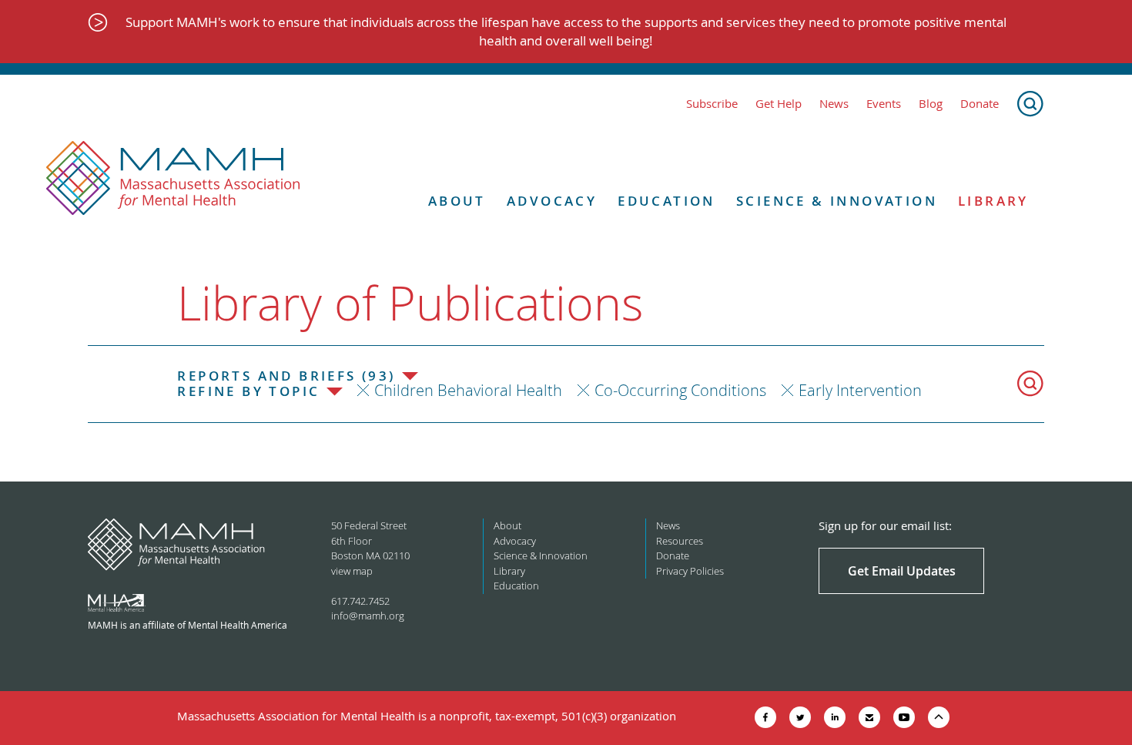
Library (993, 201)
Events (883, 103)
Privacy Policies (690, 571)
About (457, 201)
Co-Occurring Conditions (680, 390)
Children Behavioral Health (468, 390)
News (834, 103)
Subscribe (712, 103)
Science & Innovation (836, 201)
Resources (679, 541)
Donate (979, 103)
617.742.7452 (360, 601)
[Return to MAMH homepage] (173, 178)
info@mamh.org (367, 616)
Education (666, 201)
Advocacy (552, 201)
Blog (931, 103)
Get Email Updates (902, 570)
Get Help (778, 103)
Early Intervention (860, 390)
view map (352, 571)
